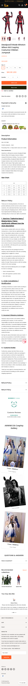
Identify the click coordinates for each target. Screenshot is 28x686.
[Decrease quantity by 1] (8, 77)
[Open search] (19, 5)
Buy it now (14, 87)
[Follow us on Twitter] (5, 669)
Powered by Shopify (5, 682)
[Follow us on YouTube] (14, 669)
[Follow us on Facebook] (2, 669)
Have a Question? (6, 561)
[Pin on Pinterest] (20, 96)
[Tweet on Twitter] (23, 96)
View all (25, 570)
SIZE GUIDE (4, 61)
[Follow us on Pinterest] (11, 669)
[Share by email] (25, 96)
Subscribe (6, 657)
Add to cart (14, 82)
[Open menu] (2, 5)
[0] (25, 5)
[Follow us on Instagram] (8, 669)
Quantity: (3, 77)
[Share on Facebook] (17, 96)
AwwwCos (4, 56)
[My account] (22, 5)
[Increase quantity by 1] (17, 77)
